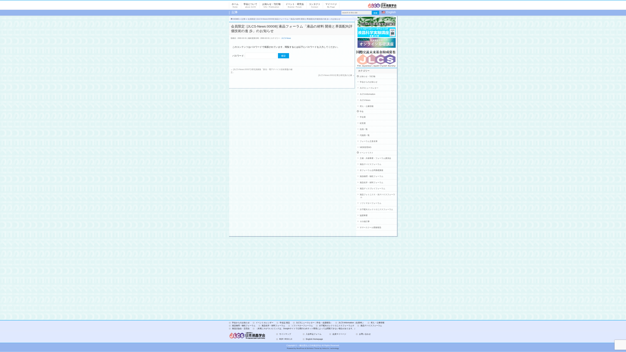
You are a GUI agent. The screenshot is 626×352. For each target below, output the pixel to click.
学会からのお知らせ (368, 82)
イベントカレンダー (264, 323)
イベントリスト (366, 153)
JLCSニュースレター (369, 88)
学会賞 (363, 117)
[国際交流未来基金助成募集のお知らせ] (376, 58)
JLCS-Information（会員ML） (351, 323)
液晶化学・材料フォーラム (371, 182)
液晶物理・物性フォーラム (371, 176)
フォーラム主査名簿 (368, 141)
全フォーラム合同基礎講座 (371, 170)
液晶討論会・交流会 (241, 328)
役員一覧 (364, 129)
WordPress (300, 348)
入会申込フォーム (313, 334)
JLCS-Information (367, 94)
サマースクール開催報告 (370, 227)
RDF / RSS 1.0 (285, 339)
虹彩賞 (363, 123)
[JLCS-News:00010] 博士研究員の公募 (336, 75)
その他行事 (365, 221)
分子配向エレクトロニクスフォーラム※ (336, 325)
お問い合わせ (365, 334)
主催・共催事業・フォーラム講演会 (375, 158)
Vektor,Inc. (326, 348)
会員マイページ (339, 334)
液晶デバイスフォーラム (370, 164)
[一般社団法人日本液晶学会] (382, 7)
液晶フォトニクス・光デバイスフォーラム (377, 195)
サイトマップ (285, 334)
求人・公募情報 (366, 106)
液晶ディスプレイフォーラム (372, 188)
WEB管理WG (365, 147)
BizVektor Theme (313, 348)
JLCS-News (286, 38)
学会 (362, 111)
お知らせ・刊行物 (367, 76)
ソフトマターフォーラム (370, 203)
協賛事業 (364, 215)
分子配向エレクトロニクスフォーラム (376, 209)
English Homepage (314, 339)
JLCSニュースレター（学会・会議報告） (314, 323)
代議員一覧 (365, 135)
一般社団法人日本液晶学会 (309, 345)
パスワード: (238, 55)
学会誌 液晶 (285, 323)
